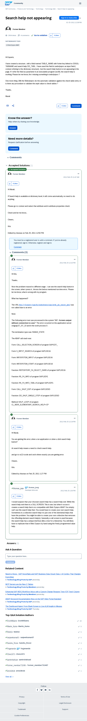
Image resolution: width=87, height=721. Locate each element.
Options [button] (80, 18)
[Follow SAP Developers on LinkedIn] (50, 690)
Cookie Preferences (21, 715)
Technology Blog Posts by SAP (19, 580)
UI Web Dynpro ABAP (12, 45)
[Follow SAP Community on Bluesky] (41, 690)
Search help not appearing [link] (66, 9)
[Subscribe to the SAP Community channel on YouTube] (45, 690)
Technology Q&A (50, 9)
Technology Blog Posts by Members (21, 587)
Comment (76, 106)
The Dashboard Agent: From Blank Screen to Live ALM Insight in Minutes (33, 606)
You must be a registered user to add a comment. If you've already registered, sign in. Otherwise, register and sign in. (40, 241)
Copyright (21, 703)
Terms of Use (65, 697)
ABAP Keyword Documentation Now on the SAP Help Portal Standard (33, 599)
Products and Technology (25, 9)
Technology (39, 9)
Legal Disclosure (65, 703)
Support (65, 709)
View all (8, 677)
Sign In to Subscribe (69, 18)
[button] (51, 35)
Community (18, 3)
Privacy (21, 697)
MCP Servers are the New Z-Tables (19, 584)
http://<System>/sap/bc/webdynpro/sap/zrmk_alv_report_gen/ (44, 305)
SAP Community (10, 9)
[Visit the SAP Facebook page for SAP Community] (37, 690)
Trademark (22, 709)
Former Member (19, 29)
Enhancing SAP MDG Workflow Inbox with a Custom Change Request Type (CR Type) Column (42, 592)
